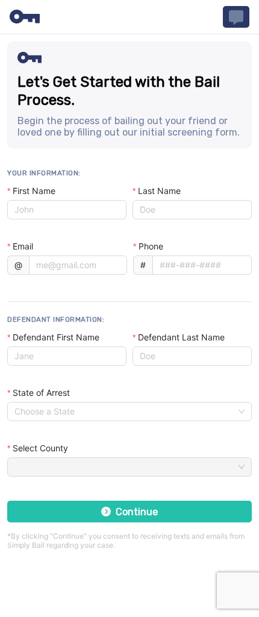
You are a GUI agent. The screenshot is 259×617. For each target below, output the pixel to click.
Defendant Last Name (181, 337)
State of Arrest (41, 392)
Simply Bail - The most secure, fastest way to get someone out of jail (25, 17)
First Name (34, 191)
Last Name (159, 191)
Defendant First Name (56, 337)
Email (23, 246)
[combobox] (124, 411)
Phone (151, 246)
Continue (137, 512)
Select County (40, 448)
